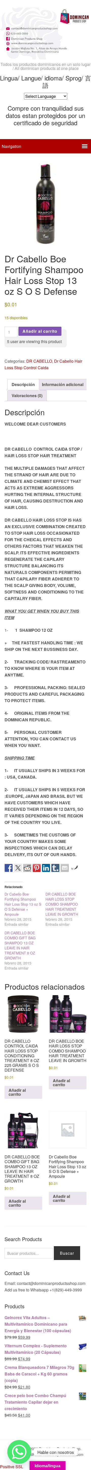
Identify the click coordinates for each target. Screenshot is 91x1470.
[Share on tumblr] (55, 868)
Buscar (67, 1253)
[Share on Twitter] (18, 868)
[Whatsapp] (19, 1452)
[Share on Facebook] (9, 868)
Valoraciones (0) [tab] (27, 395)
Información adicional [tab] (62, 384)
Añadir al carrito (39, 331)
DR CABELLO (39, 361)
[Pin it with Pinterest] (37, 868)
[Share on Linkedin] (46, 868)
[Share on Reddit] (27, 868)
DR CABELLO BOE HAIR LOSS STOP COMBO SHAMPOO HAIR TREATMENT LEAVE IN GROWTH (62, 904)
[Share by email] (65, 868)
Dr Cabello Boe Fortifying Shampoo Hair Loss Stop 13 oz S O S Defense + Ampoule (23, 904)
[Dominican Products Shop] (45, 55)
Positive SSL (11, 1466)
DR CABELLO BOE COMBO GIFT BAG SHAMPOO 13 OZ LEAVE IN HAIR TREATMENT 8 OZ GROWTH (20, 945)
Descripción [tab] (23, 384)
